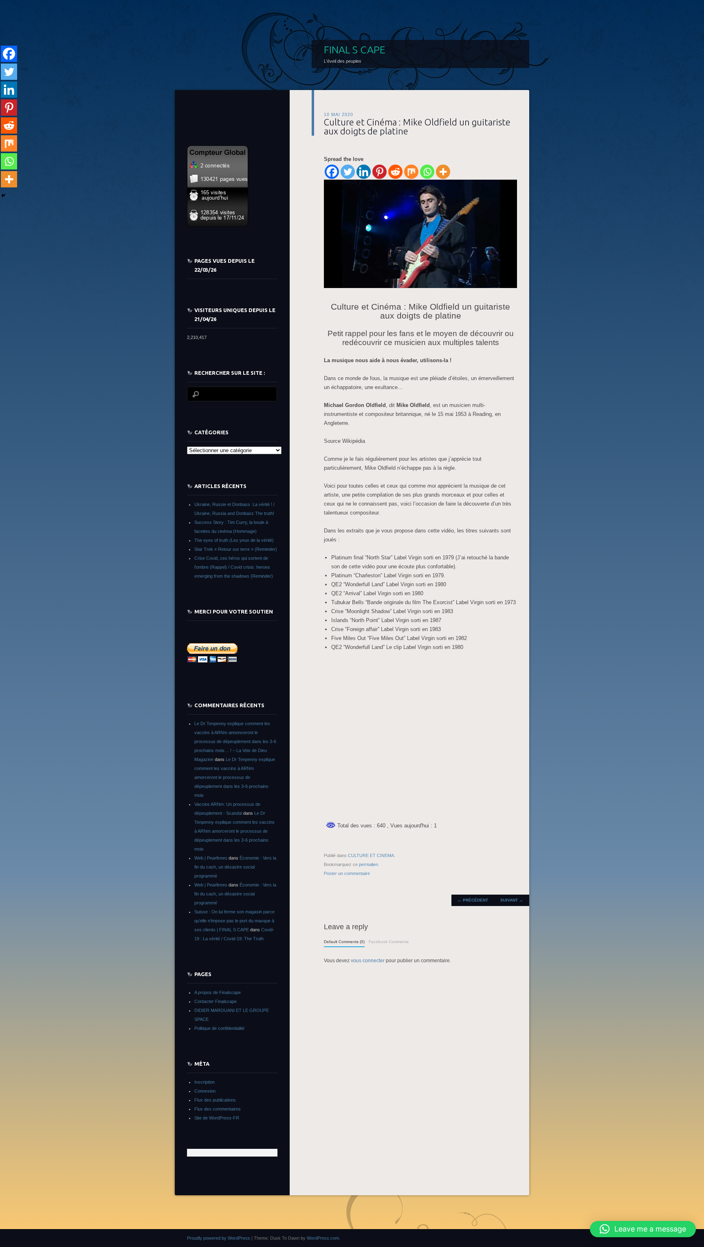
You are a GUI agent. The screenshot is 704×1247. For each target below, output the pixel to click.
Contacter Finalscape (215, 1001)
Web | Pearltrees (210, 858)
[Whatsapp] (427, 172)
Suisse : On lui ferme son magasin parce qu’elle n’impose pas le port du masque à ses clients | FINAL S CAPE (234, 920)
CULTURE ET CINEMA (371, 855)
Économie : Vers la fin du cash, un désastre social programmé (235, 867)
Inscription (204, 1082)
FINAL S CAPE (354, 49)
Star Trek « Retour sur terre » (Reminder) (235, 549)
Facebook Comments (389, 941)
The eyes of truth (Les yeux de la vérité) (234, 540)
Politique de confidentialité (219, 1028)
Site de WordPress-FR (216, 1117)
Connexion (205, 1091)
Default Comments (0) (344, 941)
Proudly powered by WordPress (218, 1238)
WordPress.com (323, 1238)
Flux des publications (215, 1099)
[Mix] (411, 172)
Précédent (473, 900)
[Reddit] (395, 172)
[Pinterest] (379, 172)
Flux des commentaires (217, 1108)
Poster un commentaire (347, 873)
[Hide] (3, 195)
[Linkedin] (363, 172)
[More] (443, 172)
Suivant (511, 900)
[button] (643, 1229)
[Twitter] (348, 172)
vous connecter (368, 960)
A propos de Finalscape (217, 992)
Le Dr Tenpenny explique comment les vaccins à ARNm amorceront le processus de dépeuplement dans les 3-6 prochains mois (234, 777)
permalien (368, 864)
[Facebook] (332, 172)
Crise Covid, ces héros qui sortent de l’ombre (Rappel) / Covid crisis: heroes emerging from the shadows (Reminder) (233, 567)
